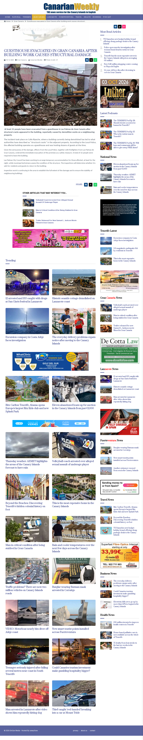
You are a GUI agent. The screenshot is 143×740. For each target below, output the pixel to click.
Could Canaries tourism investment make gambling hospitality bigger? (71, 669)
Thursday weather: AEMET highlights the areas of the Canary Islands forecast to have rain (26, 464)
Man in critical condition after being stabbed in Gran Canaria (25, 547)
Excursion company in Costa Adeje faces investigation (25, 339)
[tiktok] (120, 26)
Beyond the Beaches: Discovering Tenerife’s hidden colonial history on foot (25, 506)
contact (92, 731)
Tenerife (27, 17)
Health (87, 17)
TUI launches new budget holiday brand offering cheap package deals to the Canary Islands (120, 41)
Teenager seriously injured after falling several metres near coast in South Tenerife (27, 671)
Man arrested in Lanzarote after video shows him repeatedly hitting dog (26, 711)
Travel (78, 17)
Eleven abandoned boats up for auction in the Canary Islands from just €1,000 (74, 407)
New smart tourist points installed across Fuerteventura (70, 630)
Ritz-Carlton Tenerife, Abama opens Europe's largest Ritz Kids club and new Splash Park (27, 408)
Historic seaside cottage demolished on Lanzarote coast (126, 388)
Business (97, 17)
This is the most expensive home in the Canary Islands (124, 259)
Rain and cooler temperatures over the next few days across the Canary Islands (73, 548)
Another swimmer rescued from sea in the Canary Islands (125, 469)
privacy (75, 731)
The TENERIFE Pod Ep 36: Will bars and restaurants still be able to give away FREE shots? (126, 145)
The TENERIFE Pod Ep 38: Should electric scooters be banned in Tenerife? (124, 123)
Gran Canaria (39, 17)
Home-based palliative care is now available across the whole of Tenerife (125, 634)
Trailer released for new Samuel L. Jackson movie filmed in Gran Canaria (123, 328)
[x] (91, 60)
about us (84, 731)
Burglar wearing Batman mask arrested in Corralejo (69, 588)
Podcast (107, 17)
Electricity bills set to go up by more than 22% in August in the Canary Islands (126, 604)
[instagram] (124, 26)
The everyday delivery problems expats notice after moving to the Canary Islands (73, 340)
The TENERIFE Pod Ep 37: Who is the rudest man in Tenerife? (124, 134)
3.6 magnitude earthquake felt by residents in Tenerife (125, 249)
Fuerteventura (66, 17)
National (16, 17)
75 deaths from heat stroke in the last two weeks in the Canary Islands (125, 645)
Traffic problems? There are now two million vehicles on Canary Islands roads (26, 590)
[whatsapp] (95, 60)
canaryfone (34, 731)
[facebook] (87, 60)
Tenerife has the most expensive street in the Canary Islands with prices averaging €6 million (120, 58)
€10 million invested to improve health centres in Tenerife (126, 623)
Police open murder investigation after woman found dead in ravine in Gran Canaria (119, 49)
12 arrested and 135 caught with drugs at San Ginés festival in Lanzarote (26, 300)
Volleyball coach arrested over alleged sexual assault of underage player (73, 463)
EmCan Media (15, 731)
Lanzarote (52, 17)
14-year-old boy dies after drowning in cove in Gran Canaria (119, 71)
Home (7, 17)
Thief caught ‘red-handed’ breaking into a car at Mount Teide (71, 711)
